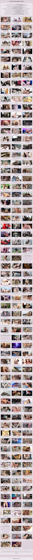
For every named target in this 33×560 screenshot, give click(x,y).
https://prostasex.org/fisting (19, 4)
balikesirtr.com (15, 558)
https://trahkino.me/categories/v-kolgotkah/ (18, 14)
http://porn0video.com (19, 9)
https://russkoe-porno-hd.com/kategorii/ (17, 8)
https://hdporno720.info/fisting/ (19, 13)
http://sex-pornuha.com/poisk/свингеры (17, 7)
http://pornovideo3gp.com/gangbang (19, 10)
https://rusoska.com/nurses (17, 6)
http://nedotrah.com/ (21, 5)
